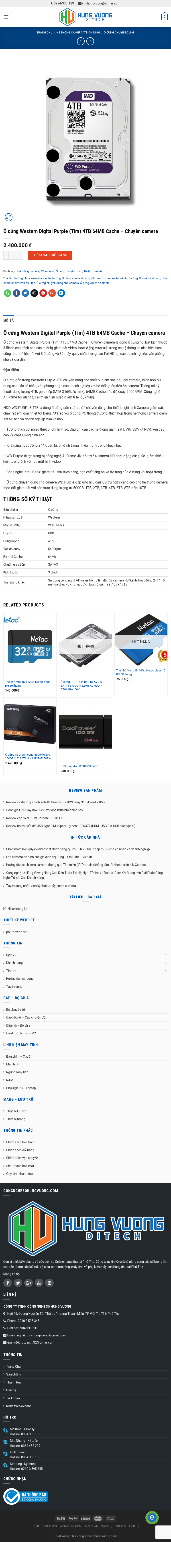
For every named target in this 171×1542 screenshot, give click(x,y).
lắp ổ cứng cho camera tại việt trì (30, 278)
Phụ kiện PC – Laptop (21, 1088)
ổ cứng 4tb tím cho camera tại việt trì (104, 278)
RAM (9, 1080)
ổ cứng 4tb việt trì (140, 278)
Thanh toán (14, 1382)
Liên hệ (11, 1390)
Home (36, 1526)
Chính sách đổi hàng (20, 1150)
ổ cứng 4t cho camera (66, 278)
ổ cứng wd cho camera (95, 283)
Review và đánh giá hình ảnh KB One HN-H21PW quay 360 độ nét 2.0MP (56, 802)
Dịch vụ (11, 955)
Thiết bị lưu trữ (93, 271)
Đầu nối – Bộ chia (18, 1025)
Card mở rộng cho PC (21, 1033)
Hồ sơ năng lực (18, 909)
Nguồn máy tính (17, 1072)
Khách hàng (14, 963)
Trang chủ (44, 32)
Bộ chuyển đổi (16, 1009)
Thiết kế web (62, 1536)
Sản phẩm (13, 1374)
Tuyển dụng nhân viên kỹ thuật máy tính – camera (41, 886)
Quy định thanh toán (20, 1173)
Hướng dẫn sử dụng (20, 978)
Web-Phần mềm (70, 1526)
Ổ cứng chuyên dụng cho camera (58, 283)
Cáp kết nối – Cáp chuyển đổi (26, 1017)
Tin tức (11, 971)
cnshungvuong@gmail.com (100, 3)
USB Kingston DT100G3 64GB (79, 766)
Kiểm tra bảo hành (19, 1406)
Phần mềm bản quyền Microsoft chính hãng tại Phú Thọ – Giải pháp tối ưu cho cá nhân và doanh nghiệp (78, 849)
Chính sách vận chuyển (22, 1158)
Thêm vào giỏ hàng (49, 255)
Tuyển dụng (14, 986)
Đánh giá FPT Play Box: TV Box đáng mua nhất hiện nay (44, 810)
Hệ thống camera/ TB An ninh (78, 32)
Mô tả (8, 320)
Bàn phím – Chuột (18, 1056)
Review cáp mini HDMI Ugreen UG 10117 (34, 818)
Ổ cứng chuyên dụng (119, 32)
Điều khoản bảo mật (20, 1166)
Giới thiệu (50, 1526)
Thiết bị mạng (15, 1119)
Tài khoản (13, 1398)
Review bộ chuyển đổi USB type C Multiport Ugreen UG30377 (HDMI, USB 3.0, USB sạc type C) (70, 826)
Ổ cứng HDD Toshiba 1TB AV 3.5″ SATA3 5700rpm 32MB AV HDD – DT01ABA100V (82, 685)
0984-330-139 (63, 3)
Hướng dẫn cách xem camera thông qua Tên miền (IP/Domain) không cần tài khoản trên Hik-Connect (76, 865)
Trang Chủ (13, 1366)
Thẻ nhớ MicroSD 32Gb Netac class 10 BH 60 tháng (29, 683)
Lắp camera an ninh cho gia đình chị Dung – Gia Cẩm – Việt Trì (49, 857)
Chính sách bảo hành (20, 1142)
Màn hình (12, 1064)
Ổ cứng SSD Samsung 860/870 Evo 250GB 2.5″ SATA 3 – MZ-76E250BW (28, 756)
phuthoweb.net (17, 932)
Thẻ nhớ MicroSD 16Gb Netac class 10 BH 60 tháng (140, 672)
